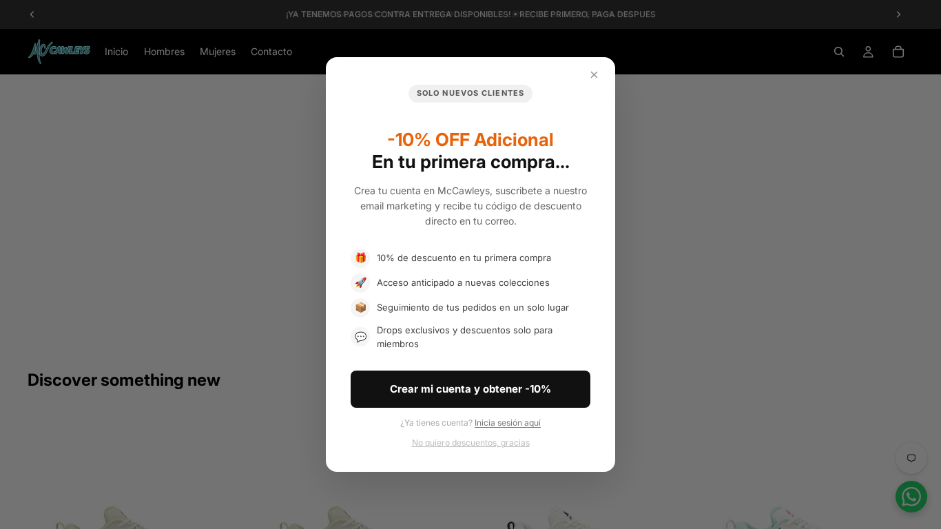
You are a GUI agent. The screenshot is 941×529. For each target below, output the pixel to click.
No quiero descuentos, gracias (471, 442)
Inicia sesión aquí (508, 422)
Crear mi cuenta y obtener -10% (470, 388)
